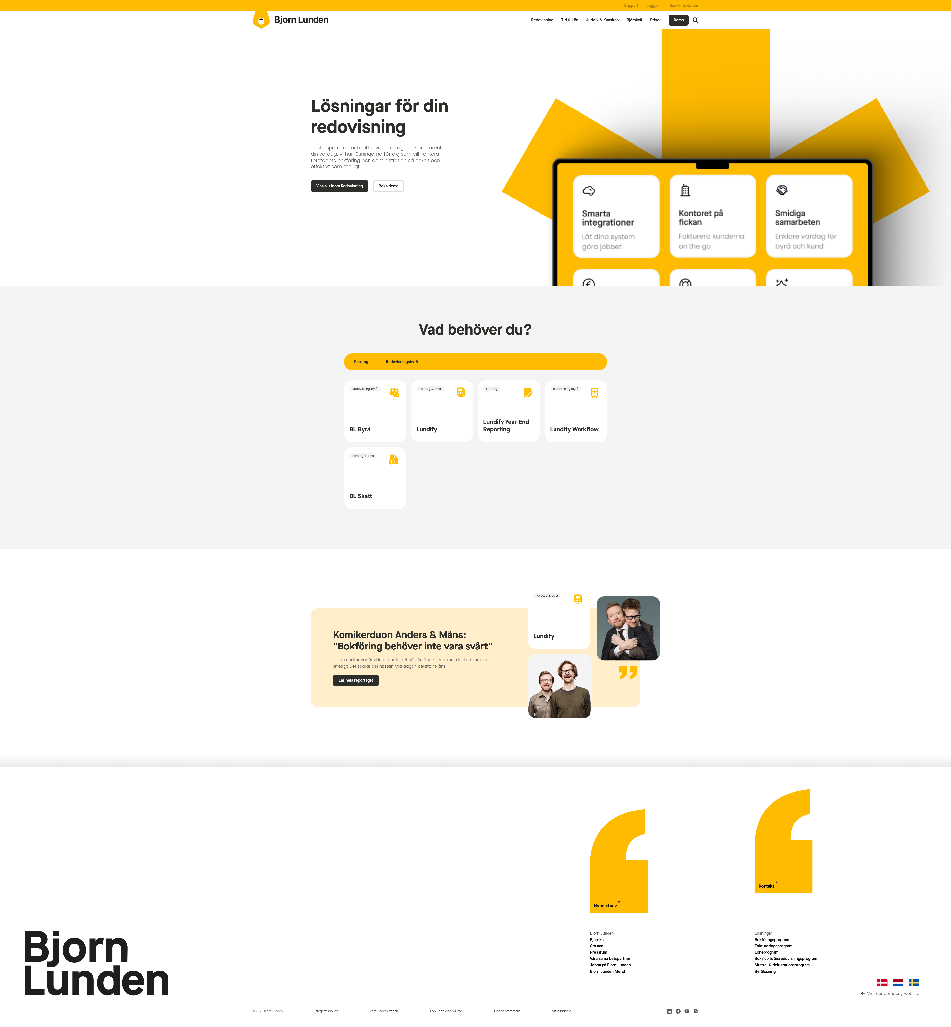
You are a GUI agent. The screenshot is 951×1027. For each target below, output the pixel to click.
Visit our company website (893, 994)
